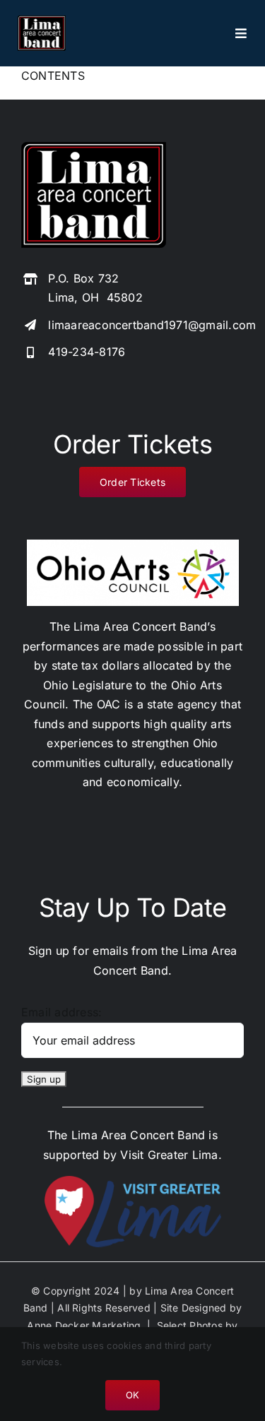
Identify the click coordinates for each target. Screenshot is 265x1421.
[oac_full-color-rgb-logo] (133, 545)
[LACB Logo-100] (42, 21)
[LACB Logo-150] (93, 148)
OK (132, 1395)
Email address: (61, 1012)
